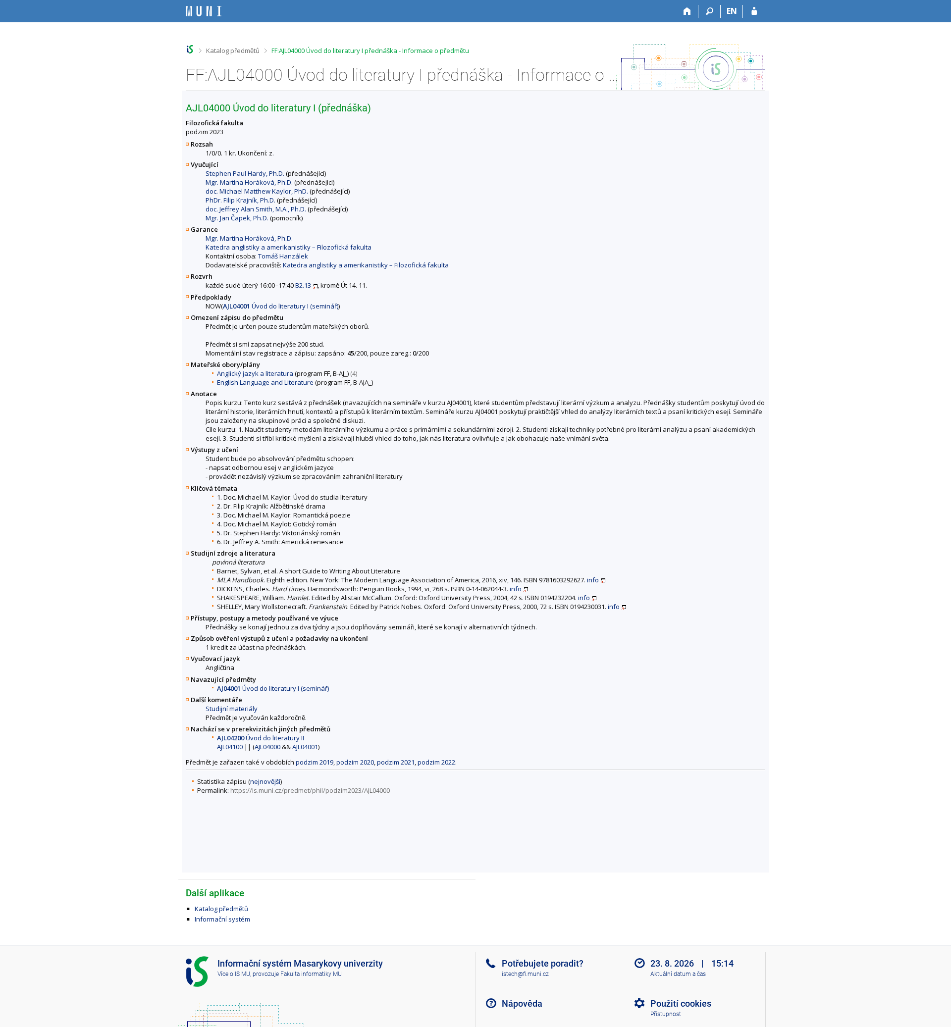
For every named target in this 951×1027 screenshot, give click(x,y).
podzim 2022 (436, 762)
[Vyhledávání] (709, 11)
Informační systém (222, 919)
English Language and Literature (265, 382)
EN (732, 10)
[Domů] (687, 11)
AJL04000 (267, 746)
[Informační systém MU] (190, 49)
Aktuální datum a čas (678, 974)
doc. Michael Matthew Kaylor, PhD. (257, 191)
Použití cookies (680, 1003)
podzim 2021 (396, 762)
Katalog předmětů (233, 50)
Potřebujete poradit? (542, 963)
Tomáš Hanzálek (283, 256)
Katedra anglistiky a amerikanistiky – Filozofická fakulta (288, 247)
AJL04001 (305, 746)
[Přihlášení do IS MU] (754, 11)
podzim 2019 (314, 762)
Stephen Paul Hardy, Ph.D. (245, 173)
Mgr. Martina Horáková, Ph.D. (249, 182)
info (593, 579)
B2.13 (303, 285)
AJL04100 (230, 746)
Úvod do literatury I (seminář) (280, 306)
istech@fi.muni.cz (525, 974)
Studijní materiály (232, 708)
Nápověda (522, 1003)
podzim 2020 (355, 762)
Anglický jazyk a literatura (255, 373)
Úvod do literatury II (260, 737)
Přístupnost (665, 1014)
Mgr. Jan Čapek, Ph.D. (237, 217)
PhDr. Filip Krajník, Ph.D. (240, 200)
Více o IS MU (233, 974)
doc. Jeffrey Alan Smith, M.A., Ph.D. (256, 209)
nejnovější (265, 781)
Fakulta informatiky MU (311, 974)
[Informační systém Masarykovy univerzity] (203, 11)
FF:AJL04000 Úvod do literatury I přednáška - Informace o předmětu (370, 50)
